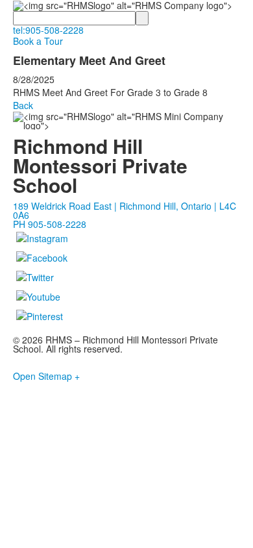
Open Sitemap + (46, 375)
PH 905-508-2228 (49, 224)
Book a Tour (38, 40)
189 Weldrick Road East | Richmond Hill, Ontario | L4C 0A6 (124, 210)
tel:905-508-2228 (48, 29)
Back (23, 105)
